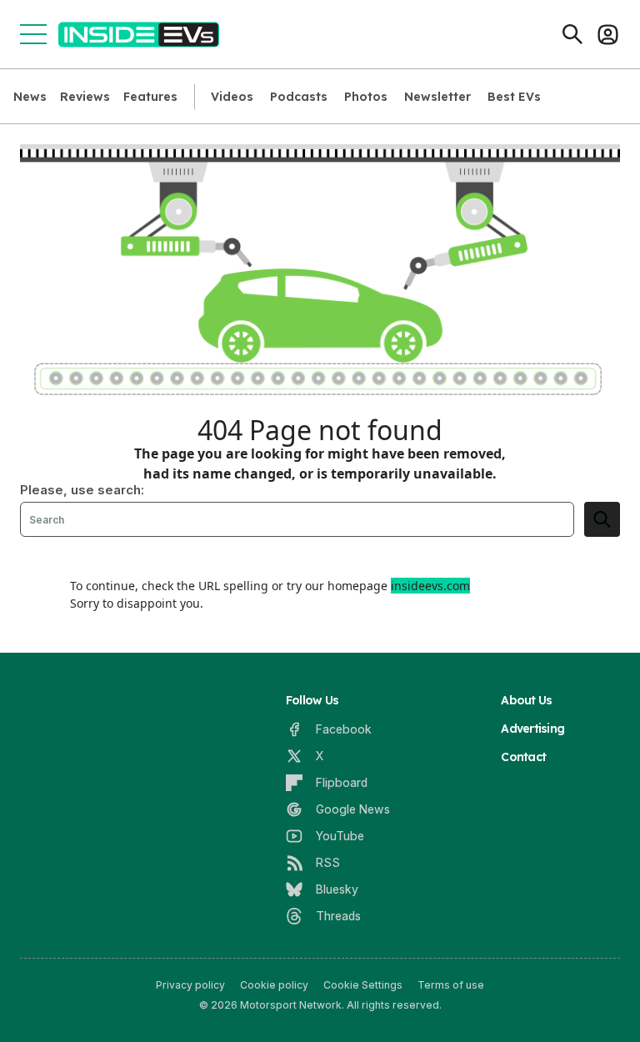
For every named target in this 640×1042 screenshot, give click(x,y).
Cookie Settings (362, 985)
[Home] (138, 34)
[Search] (572, 34)
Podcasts (299, 96)
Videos (232, 96)
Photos (366, 96)
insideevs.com (430, 586)
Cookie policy (274, 985)
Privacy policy (190, 985)
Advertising (532, 728)
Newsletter (437, 96)
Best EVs (514, 96)
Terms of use (451, 985)
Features (150, 96)
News (30, 96)
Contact (523, 756)
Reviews (85, 96)
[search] (602, 519)
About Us (526, 700)
